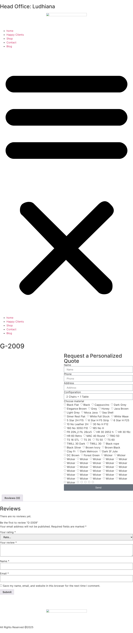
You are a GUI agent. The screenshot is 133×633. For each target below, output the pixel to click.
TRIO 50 (114, 435)
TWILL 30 (95, 443)
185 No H (98, 428)
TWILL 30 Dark (76, 443)
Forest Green (92, 455)
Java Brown (121, 408)
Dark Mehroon (89, 451)
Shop (9, 38)
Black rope (112, 443)
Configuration (72, 392)
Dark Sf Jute (110, 451)
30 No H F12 (100, 424)
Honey (105, 408)
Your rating (8, 532)
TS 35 (87, 439)
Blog (9, 46)
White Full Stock (100, 416)
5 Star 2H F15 (75, 420)
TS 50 (99, 439)
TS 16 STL (73, 439)
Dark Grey (120, 404)
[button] (66, 182)
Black (86, 404)
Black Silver (74, 447)
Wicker (108, 455)
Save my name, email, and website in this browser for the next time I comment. (51, 585)
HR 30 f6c (124, 432)
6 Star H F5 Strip (98, 420)
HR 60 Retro (74, 435)
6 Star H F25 (121, 420)
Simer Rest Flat (76, 416)
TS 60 (111, 439)
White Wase (121, 416)
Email (4, 573)
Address (69, 383)
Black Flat (73, 404)
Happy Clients (15, 34)
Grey (94, 408)
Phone (68, 374)
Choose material (74, 401)
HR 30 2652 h (105, 432)
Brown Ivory (93, 447)
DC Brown (73, 455)
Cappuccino (102, 404)
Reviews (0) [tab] (12, 498)
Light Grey (73, 412)
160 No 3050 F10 (77, 428)
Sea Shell (107, 412)
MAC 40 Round (95, 435)
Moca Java (91, 412)
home (9, 30)
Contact (11, 42)
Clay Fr (71, 451)
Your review (8, 542)
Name (67, 365)
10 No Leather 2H (77, 424)
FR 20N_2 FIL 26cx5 (79, 432)
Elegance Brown (77, 408)
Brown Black (112, 447)
